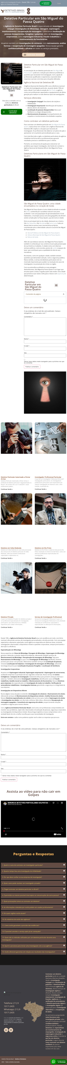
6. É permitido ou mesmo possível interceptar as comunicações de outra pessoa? (30, 895)
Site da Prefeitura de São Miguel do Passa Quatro (43, 233)
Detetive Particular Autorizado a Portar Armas (15, 478)
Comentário (28, 316)
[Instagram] (28, 12)
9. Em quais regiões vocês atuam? (14, 913)
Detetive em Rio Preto (43, 548)
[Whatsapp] (28, 9)
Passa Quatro (28, 73)
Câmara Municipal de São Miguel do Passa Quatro (43, 235)
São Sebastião (31, 223)
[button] (12, 95)
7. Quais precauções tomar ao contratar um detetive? (21, 901)
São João (42, 223)
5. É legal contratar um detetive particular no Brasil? (20, 889)
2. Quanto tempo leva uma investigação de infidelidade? (21, 871)
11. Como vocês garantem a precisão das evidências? (20, 925)
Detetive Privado (7, 617)
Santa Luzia (53, 223)
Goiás (28, 212)
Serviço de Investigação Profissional (48, 617)
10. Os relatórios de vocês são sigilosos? (16, 919)
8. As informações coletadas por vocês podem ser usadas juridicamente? (27, 907)
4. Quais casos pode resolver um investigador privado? (21, 883)
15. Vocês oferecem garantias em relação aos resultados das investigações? (28, 952)
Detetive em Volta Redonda (11, 548)
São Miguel (56, 71)
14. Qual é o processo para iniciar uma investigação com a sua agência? (27, 946)
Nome (26, 339)
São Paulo (52, 90)
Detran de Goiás (32, 237)
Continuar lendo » (7, 489)
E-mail (26, 345)
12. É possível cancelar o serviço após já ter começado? (21, 931)
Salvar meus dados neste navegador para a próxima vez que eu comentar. (44, 362)
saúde (55, 248)
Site (25, 353)
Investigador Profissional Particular (48, 477)
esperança (60, 274)
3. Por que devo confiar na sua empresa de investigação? (22, 877)
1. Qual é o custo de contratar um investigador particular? (22, 865)
